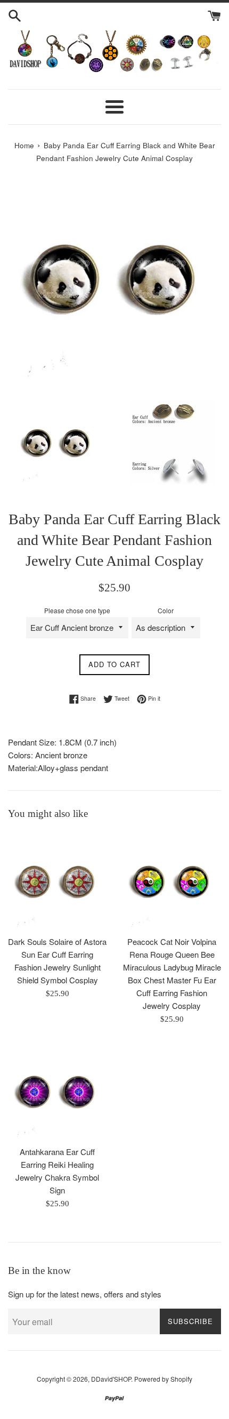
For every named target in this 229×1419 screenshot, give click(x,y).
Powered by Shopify (163, 1378)
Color (166, 610)
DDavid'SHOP (111, 1378)
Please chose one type (77, 610)
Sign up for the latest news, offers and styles (84, 1294)
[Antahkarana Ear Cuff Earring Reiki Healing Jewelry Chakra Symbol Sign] (57, 1090)
